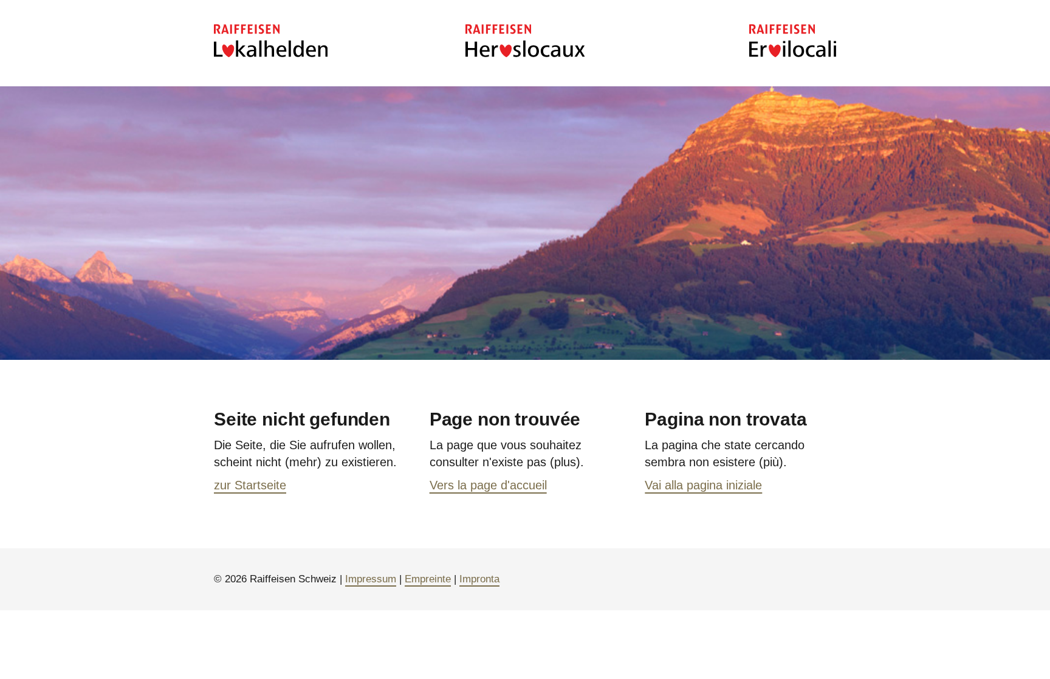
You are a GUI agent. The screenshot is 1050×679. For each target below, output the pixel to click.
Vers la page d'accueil (488, 485)
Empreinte (428, 579)
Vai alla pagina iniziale (703, 485)
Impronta (479, 579)
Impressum (370, 579)
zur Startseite (250, 485)
